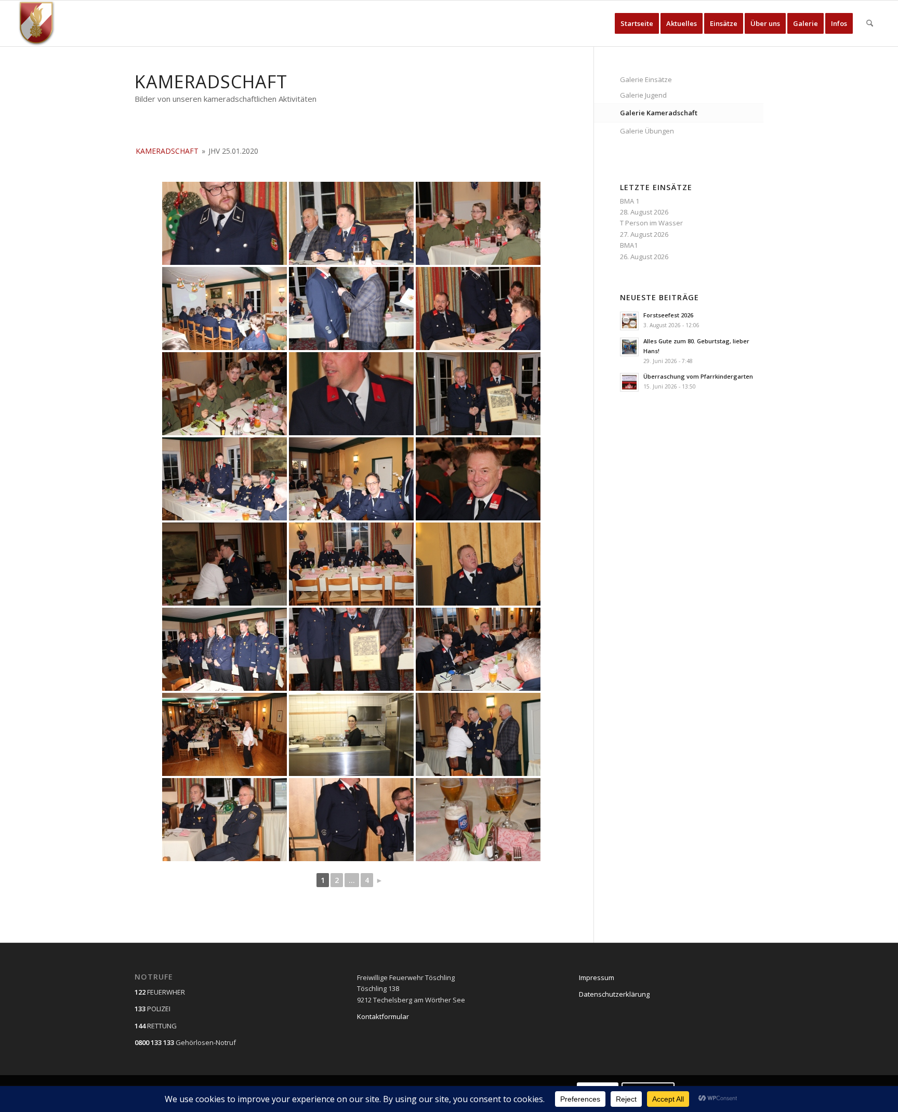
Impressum (596, 977)
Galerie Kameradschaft (658, 112)
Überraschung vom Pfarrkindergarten (698, 376)
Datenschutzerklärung (614, 994)
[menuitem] (637, 23)
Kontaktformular (383, 1016)
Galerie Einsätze (646, 79)
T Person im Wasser (651, 222)
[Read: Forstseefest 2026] (629, 321)
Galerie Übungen (647, 131)
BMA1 (629, 245)
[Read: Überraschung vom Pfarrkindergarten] (629, 382)
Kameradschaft (167, 151)
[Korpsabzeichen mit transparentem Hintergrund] (37, 23)
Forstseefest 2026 (668, 315)
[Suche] (870, 23)
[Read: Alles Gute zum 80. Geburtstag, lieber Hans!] (629, 347)
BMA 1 (629, 201)
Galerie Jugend (643, 95)
